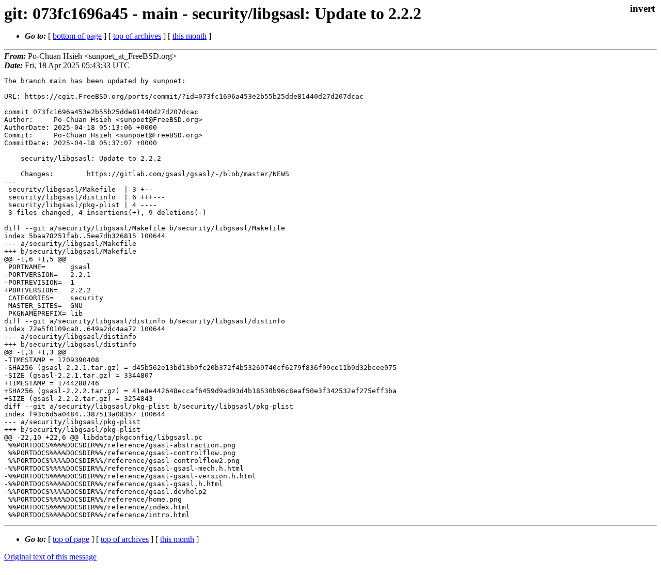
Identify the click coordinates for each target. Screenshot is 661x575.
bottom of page (77, 36)
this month (189, 36)
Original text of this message (50, 556)
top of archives (137, 36)
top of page (71, 539)
